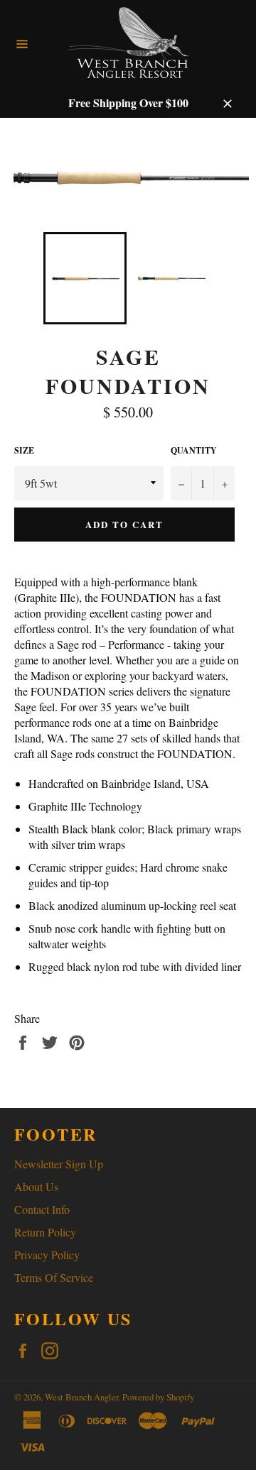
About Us (36, 1186)
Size (24, 450)
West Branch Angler (81, 1397)
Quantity (194, 450)
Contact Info (42, 1209)
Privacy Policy (47, 1254)
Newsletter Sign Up (58, 1163)
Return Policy (45, 1231)
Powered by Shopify (158, 1397)
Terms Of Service (53, 1277)
